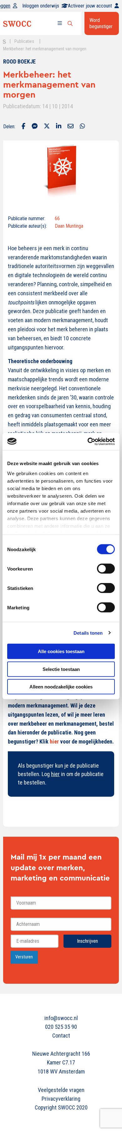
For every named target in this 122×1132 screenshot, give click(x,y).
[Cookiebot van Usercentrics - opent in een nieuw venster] (88, 441)
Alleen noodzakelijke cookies (61, 686)
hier (54, 741)
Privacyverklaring (61, 1098)
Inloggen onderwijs (40, 6)
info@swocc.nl (61, 1018)
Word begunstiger (101, 23)
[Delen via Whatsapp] (82, 126)
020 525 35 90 (61, 1026)
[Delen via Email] (71, 126)
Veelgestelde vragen (61, 1090)
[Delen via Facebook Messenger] (35, 126)
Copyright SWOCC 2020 (61, 1107)
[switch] (106, 569)
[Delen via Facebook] (23, 126)
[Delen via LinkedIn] (58, 126)
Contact (61, 1035)
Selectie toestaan (61, 669)
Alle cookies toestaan (61, 651)
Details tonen (88, 632)
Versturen (24, 957)
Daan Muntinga (69, 226)
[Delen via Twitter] (47, 126)
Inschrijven (87, 941)
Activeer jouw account (90, 6)
